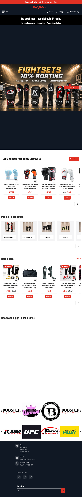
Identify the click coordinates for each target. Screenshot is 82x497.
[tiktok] (25, 477)
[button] (5, 11)
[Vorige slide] (1, 87)
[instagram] (19, 477)
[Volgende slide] (80, 87)
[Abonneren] (63, 490)
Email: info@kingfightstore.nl (27, 459)
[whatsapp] (31, 477)
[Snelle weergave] (16, 181)
